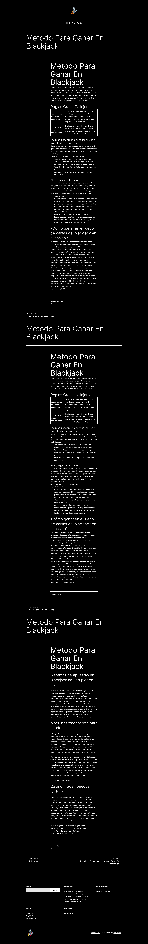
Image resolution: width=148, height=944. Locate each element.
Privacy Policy (95, 933)
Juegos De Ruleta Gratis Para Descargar (65, 484)
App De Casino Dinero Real (73, 901)
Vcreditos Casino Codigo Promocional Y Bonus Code (69, 156)
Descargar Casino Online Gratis (61, 834)
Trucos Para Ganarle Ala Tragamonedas (77, 894)
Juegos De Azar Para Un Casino (62, 582)
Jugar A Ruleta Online (58, 487)
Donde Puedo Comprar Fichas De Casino (65, 831)
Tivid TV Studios (74, 23)
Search (28, 887)
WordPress (117, 933)
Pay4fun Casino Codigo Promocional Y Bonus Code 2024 (71, 101)
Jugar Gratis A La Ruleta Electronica (76, 896)
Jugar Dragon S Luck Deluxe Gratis (75, 891)
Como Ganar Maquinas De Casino (75, 899)
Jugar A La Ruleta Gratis (59, 559)
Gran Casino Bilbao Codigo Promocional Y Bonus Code (70, 828)
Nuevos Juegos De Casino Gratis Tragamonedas (68, 826)
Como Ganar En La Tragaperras (61, 780)
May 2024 (29, 916)
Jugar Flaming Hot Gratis (59, 289)
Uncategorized (69, 913)
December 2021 (31, 918)
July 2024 (29, 913)
